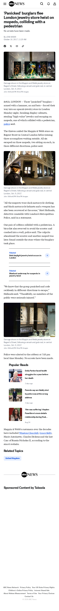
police (7, 123)
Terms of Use (32, 593)
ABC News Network (11, 587)
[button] (4, 3)
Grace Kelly (45, 432)
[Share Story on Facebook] (5, 46)
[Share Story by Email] (17, 46)
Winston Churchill (28, 432)
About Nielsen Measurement (15, 593)
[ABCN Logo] (16, 4)
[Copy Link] (23, 46)
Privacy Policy (25, 587)
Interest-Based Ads (41, 590)
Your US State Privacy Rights (43, 587)
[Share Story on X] (11, 46)
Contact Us (29, 596)
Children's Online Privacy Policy (20, 590)
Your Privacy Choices (46, 593)
